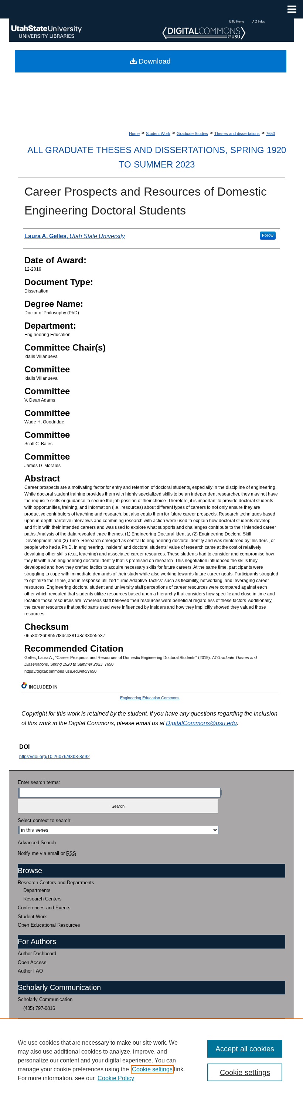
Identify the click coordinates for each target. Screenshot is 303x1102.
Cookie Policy (116, 1078)
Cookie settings (152, 1069)
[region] (151, 1060)
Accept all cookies (244, 1049)
